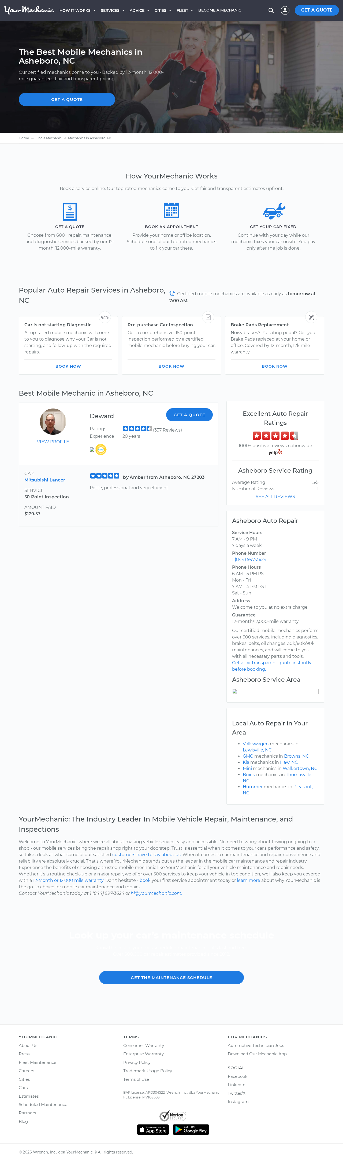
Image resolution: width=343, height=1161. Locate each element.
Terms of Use (136, 1079)
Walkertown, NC (300, 768)
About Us (28, 1045)
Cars (23, 1087)
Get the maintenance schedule (171, 977)
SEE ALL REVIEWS (275, 496)
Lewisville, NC (257, 750)
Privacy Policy (137, 1062)
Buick (249, 774)
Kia (246, 762)
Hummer (253, 786)
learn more (248, 880)
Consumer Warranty (143, 1045)
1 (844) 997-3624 (249, 559)
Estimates (29, 1096)
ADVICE (137, 10)
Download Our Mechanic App (257, 1053)
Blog (23, 1121)
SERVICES (110, 10)
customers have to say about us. (146, 854)
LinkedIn (236, 1084)
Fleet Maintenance (37, 1062)
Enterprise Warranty (143, 1053)
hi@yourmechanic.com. (156, 893)
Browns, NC (296, 756)
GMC (248, 756)
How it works (75, 10)
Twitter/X (236, 1093)
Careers (26, 1070)
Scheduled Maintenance (43, 1104)
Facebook (237, 1076)
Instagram (238, 1101)
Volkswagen (256, 743)
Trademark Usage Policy (147, 1070)
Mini (247, 768)
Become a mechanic (219, 10)
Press (24, 1053)
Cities (160, 10)
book (145, 880)
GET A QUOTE (317, 10)
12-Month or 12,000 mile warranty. (68, 880)
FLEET (182, 10)
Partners (27, 1112)
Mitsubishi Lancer (44, 480)
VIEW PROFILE (53, 441)
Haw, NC (289, 762)
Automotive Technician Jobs (256, 1045)
